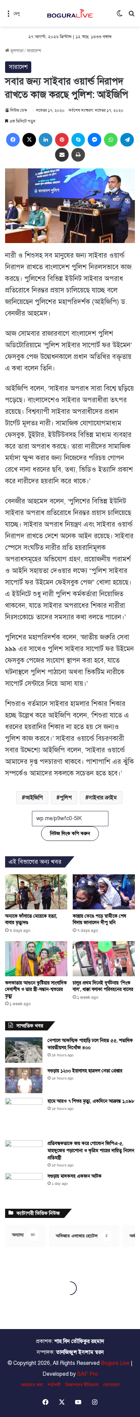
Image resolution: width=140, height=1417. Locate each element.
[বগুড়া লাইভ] (70, 13)
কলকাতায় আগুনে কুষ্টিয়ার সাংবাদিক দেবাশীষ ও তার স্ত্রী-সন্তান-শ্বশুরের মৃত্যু (36, 989)
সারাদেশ (34, 51)
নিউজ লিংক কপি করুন (70, 833)
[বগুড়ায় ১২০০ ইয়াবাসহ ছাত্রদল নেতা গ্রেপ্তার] (23, 1080)
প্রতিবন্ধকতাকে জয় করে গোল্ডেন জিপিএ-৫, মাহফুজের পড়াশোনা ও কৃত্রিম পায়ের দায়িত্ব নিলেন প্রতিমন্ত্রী (91, 1151)
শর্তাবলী (54, 1385)
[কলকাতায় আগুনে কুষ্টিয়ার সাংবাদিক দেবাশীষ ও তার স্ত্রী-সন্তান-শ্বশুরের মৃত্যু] (36, 958)
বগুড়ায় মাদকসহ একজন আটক (75, 1176)
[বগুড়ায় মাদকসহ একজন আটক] (23, 1186)
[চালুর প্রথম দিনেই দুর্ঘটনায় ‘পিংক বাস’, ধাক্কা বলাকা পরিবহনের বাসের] (104, 958)
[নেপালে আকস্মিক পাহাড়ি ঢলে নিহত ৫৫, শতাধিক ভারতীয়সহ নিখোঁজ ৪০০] (23, 1050)
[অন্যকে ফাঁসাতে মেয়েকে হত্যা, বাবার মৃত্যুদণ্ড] (36, 891)
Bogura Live (115, 1363)
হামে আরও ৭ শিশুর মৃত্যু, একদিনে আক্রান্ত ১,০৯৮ (91, 1101)
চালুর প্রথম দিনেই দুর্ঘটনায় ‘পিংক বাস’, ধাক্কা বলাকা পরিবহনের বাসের (103, 986)
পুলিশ (66, 797)
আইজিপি (34, 797)
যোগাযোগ (111, 1385)
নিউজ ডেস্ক (18, 110)
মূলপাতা (16, 51)
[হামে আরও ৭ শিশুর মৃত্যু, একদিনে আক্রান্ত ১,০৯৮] (23, 1116)
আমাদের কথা (32, 1385)
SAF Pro (87, 1374)
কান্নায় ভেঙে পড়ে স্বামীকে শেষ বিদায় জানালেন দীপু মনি (99, 919)
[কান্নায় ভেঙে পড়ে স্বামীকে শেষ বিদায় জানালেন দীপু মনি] (104, 891)
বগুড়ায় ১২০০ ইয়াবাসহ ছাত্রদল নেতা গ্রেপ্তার (85, 1071)
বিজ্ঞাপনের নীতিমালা (82, 1385)
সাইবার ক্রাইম (103, 797)
